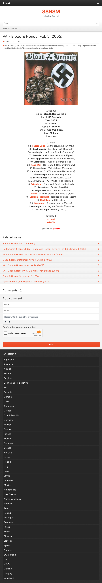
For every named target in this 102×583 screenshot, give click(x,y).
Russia (52, 46)
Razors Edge (38, 145)
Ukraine (8, 568)
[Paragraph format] (9, 322)
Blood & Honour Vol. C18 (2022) (19, 243)
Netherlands (16, 48)
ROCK (7, 46)
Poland (7, 513)
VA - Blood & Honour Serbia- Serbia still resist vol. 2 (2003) (33, 254)
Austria (7, 369)
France (7, 438)
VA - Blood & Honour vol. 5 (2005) (32, 36)
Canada (8, 396)
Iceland (7, 457)
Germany (60, 46)
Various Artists (41, 46)
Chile (50, 48)
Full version (12, 29)
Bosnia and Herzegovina (16, 382)
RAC (13, 46)
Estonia (7, 429)
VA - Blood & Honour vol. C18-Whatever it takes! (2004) (31, 270)
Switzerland (10, 554)
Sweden (8, 550)
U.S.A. (73, 46)
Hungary (8, 452)
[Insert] (13, 322)
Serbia (7, 48)
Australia (8, 364)
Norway (8, 503)
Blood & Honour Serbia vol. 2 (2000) (21, 276)
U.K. (67, 46)
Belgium (8, 378)
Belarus (7, 373)
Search (97, 23)
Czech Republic (12, 415)
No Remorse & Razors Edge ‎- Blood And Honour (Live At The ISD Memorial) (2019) (44, 249)
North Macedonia (13, 499)
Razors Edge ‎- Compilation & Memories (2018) (26, 281)
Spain (85, 46)
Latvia (7, 475)
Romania (8, 522)
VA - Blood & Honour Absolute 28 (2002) (23, 265)
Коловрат (39, 203)
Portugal (8, 517)
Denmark (27, 48)
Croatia (7, 410)
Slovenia (8, 540)
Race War (36, 165)
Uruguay (8, 573)
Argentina (43, 48)
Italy (79, 46)
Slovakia (92, 46)
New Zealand (10, 494)
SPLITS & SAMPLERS (25, 46)
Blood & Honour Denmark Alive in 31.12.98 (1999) (27, 260)
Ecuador (8, 424)
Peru (6, 508)
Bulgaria (8, 392)
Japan (7, 471)
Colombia (9, 406)
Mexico (7, 485)
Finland (7, 434)
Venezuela (9, 578)
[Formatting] (5, 322)
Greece (7, 448)
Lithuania (8, 480)
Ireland (7, 461)
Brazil (34, 48)
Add (51, 344)
